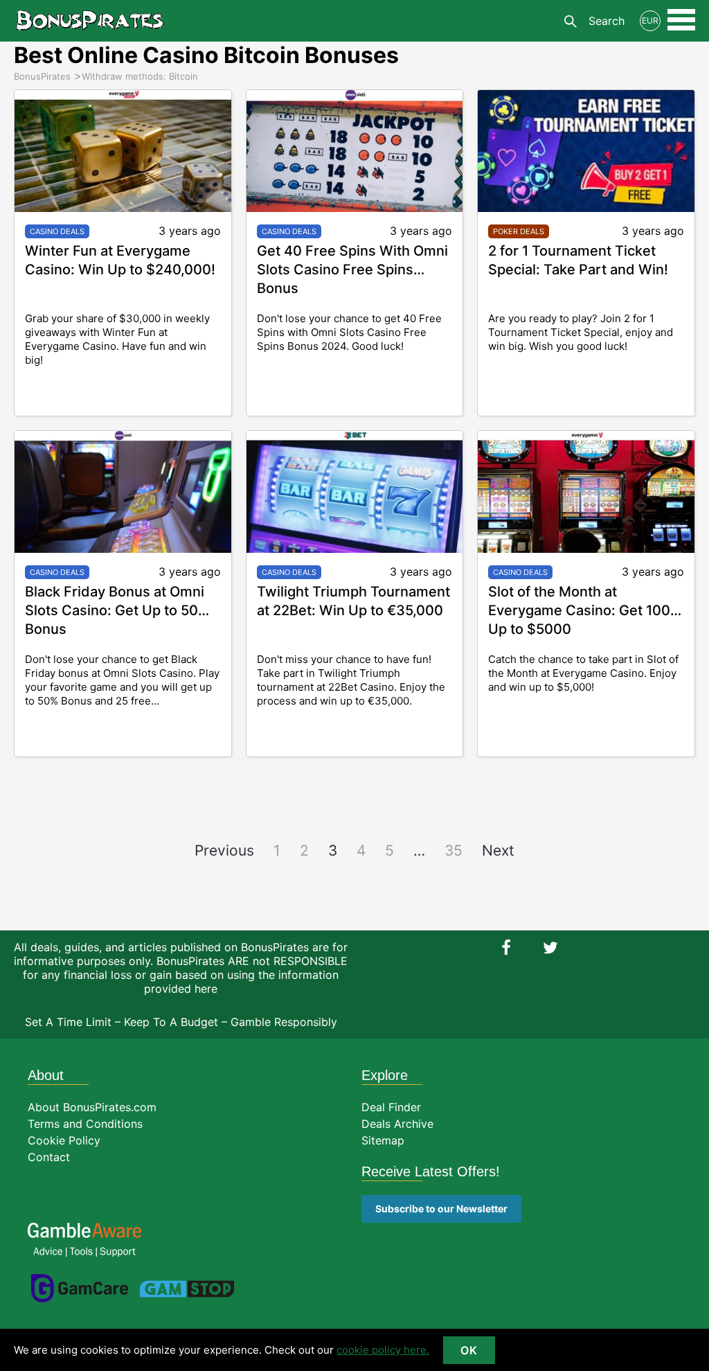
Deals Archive (397, 1124)
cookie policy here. (382, 1349)
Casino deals (57, 231)
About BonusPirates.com (92, 1107)
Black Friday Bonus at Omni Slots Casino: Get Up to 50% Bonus (117, 610)
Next (498, 850)
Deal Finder (391, 1107)
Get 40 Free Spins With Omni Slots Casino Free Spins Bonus (352, 269)
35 (454, 850)
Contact (49, 1157)
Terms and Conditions (85, 1124)
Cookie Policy (64, 1140)
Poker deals (518, 231)
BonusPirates (90, 21)
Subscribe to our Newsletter (441, 1208)
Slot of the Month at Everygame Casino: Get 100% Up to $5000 (585, 610)
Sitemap (382, 1140)
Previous (224, 850)
